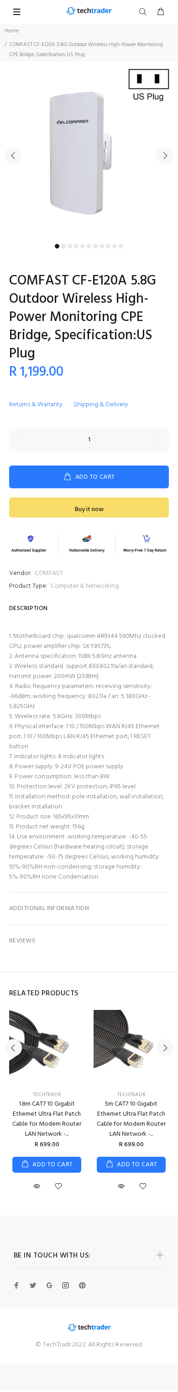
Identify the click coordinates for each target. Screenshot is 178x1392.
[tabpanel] (89, 150)
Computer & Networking (85, 586)
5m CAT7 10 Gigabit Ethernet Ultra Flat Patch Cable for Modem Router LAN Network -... (131, 1119)
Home (12, 31)
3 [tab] (70, 246)
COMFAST (49, 573)
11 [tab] (121, 246)
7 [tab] (95, 246)
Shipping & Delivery (100, 404)
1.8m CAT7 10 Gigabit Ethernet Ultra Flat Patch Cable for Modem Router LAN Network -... (46, 1119)
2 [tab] (63, 246)
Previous (13, 155)
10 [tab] (114, 246)
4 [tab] (76, 246)
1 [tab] (57, 246)
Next (164, 155)
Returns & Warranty (36, 404)
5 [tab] (82, 246)
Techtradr (47, 1094)
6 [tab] (89, 246)
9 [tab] (108, 246)
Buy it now (89, 509)
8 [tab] (101, 246)
